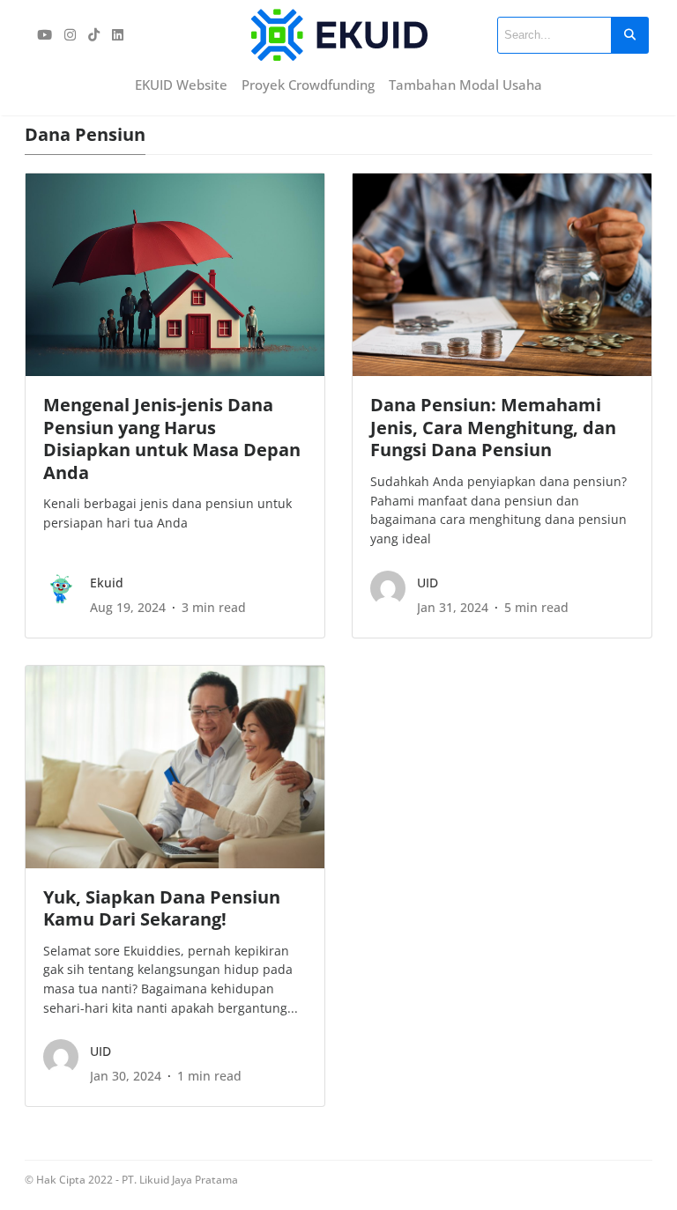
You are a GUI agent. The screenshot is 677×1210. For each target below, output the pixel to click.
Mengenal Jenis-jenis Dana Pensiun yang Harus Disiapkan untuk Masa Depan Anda (172, 438)
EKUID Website (181, 84)
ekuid (106, 582)
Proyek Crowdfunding (308, 84)
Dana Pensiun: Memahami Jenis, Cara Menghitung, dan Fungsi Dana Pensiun (493, 427)
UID (427, 582)
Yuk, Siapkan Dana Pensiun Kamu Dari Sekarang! (161, 908)
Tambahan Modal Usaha (465, 84)
